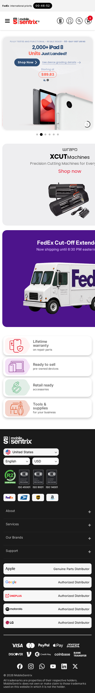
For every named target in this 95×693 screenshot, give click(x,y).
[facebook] (20, 666)
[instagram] (31, 666)
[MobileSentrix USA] (26, 21)
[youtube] (53, 666)
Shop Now (25, 62)
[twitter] (75, 666)
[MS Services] (60, 20)
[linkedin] (64, 666)
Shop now (69, 171)
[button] (7, 21)
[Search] (79, 20)
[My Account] (69, 20)
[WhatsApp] (42, 666)
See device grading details (59, 62)
